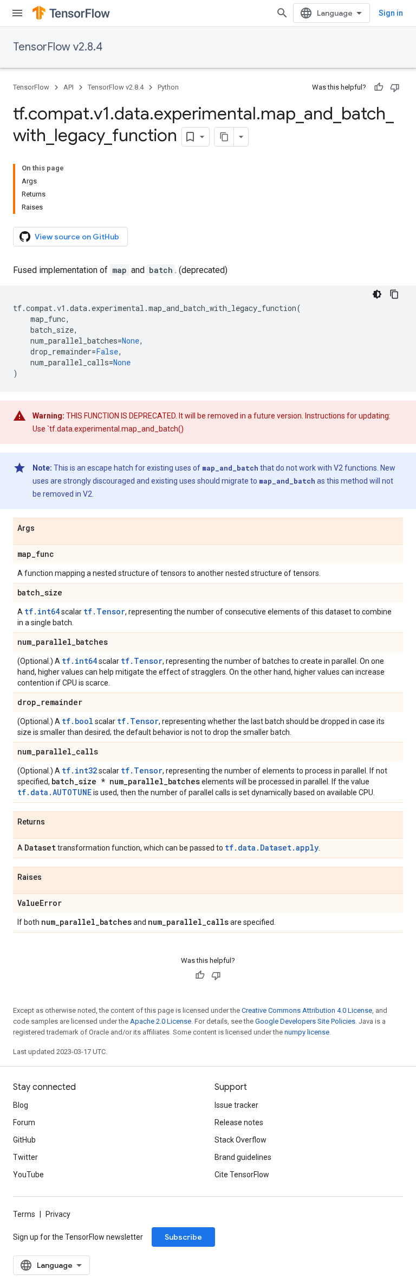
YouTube (28, 1174)
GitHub (24, 1139)
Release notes (238, 1122)
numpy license (306, 1032)
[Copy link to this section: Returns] (56, 822)
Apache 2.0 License (160, 1021)
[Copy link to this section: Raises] (52, 877)
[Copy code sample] (394, 294)
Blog (20, 1105)
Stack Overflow (240, 1139)
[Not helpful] (395, 87)
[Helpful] (378, 87)
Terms (24, 1214)
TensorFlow (31, 87)
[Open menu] (17, 13)
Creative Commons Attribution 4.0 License (307, 1010)
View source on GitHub (77, 237)
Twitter (25, 1157)
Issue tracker (236, 1105)
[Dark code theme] (377, 294)
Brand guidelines (242, 1157)
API (68, 87)
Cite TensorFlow (241, 1174)
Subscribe (183, 1237)
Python (168, 87)
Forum (24, 1122)
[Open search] (282, 13)
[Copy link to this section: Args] (45, 528)
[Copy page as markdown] (224, 137)
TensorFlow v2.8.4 (57, 47)
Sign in (391, 13)
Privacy (58, 1214)
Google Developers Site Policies (305, 1021)
